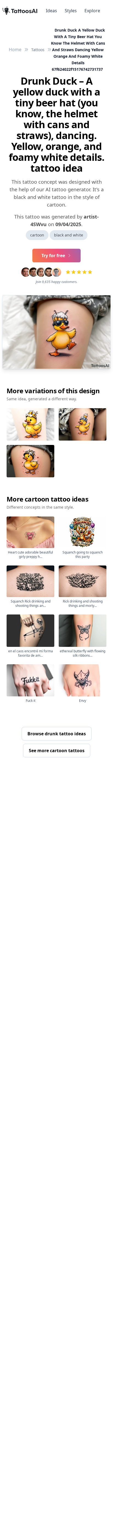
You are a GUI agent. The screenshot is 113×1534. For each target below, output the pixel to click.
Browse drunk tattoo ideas (56, 734)
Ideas (51, 11)
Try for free (53, 256)
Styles (71, 11)
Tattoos (37, 49)
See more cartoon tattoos (56, 751)
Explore (92, 11)
